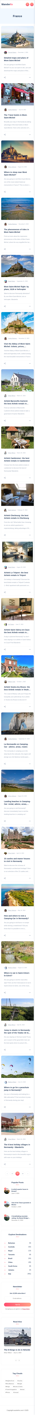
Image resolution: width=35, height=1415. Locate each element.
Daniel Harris (11, 281)
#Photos (7, 1392)
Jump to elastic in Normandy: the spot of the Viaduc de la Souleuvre (17, 1032)
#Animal (22, 1389)
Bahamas (11, 1243)
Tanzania (11, 1254)
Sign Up (17, 1304)
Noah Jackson (12, 510)
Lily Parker (11, 624)
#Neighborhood (9, 1380)
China (10, 1262)
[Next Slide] (19, 1360)
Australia (11, 1247)
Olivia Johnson (12, 167)
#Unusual (15, 1392)
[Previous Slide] (16, 1360)
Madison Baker (12, 967)
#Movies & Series (17, 1386)
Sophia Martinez (12, 109)
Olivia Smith (11, 853)
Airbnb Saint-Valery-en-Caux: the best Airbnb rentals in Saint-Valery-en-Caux (17, 632)
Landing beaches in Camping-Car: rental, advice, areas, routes (17, 804)
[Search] (27, 4)
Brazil (10, 1258)
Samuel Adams (12, 52)
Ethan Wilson (11, 395)
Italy (9, 1274)
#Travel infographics (11, 1389)
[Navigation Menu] (32, 4)
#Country (19, 1380)
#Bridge (7, 1386)
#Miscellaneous (9, 1383)
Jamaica (11, 1270)
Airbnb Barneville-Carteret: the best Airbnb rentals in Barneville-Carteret (16, 403)
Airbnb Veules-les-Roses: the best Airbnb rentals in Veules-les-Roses (17, 689)
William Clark (11, 681)
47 (12, 1173)
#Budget (19, 1383)
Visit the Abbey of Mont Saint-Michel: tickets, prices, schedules (17, 346)
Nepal (10, 1251)
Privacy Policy (26, 1309)
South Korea (12, 1266)
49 (22, 1173)
